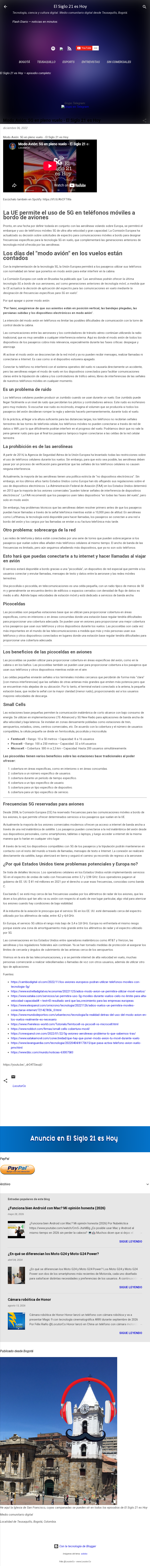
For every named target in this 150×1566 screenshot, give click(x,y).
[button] (144, 121)
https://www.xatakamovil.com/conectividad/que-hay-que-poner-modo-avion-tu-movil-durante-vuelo (75, 1038)
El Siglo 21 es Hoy (70, 6)
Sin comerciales (119, 62)
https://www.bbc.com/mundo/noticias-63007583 (42, 1052)
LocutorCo (19, 1086)
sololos (84, 1554)
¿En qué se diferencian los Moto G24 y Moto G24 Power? (53, 1254)
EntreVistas (91, 62)
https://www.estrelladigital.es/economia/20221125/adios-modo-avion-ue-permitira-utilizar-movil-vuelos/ (78, 991)
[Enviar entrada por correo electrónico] (13, 1078)
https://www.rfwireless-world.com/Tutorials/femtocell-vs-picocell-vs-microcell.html (64, 1024)
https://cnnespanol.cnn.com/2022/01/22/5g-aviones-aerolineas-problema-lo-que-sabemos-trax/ (73, 1033)
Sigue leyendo (130, 1241)
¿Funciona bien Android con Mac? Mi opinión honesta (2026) (56, 1208)
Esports (68, 62)
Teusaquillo (46, 62)
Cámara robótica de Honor (29, 1299)
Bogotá (24, 62)
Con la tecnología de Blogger (77, 1546)
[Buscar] (144, 7)
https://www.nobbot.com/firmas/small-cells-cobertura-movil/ (50, 1029)
